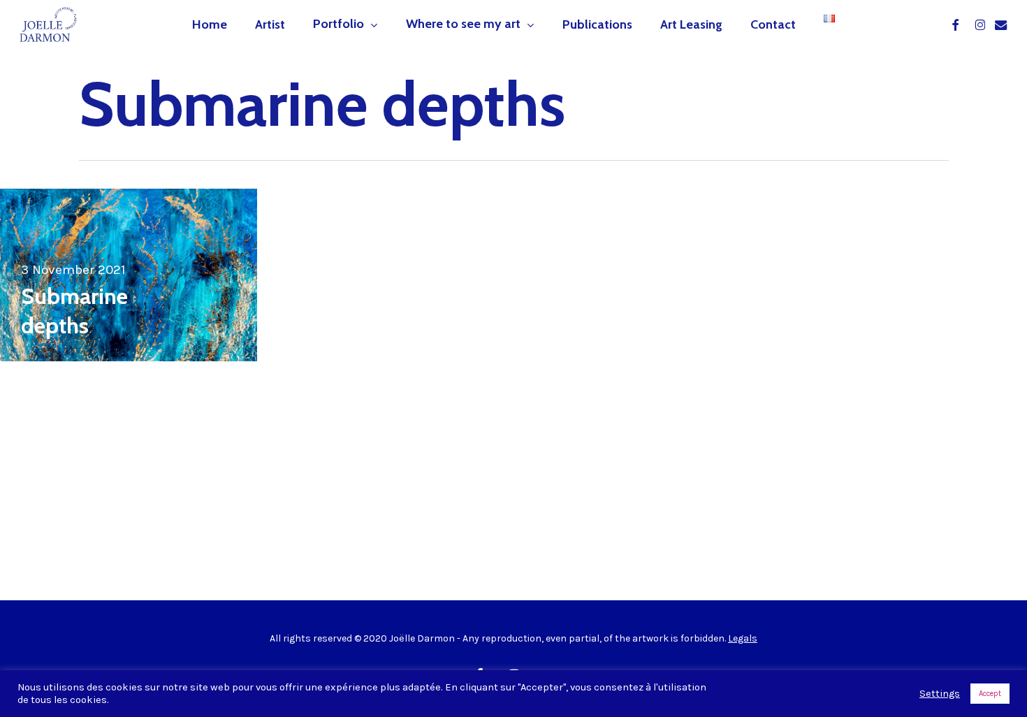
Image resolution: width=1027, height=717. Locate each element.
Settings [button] (939, 694)
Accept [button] (990, 693)
